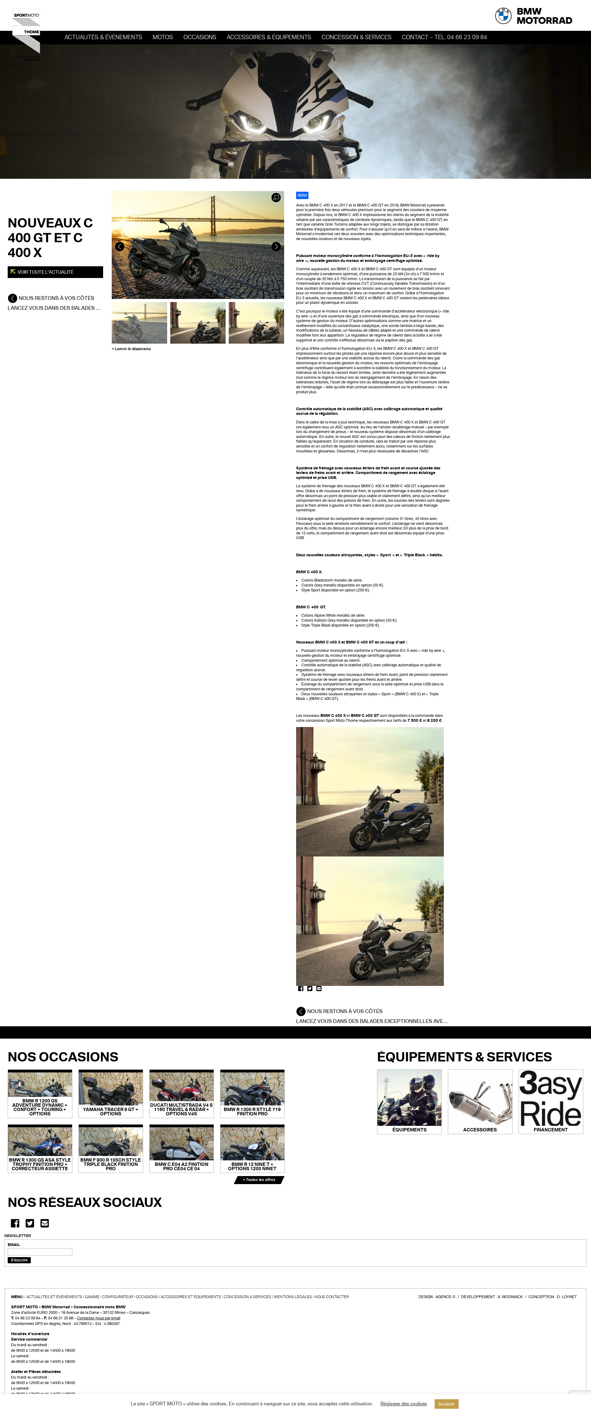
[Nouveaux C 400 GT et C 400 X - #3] (256, 323)
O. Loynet (567, 1297)
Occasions (147, 1297)
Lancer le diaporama (133, 349)
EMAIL (14, 1245)
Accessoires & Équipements (269, 37)
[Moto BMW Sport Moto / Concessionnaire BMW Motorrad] (26, 34)
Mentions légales (293, 1297)
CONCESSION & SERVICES (247, 1297)
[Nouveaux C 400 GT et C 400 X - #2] (198, 323)
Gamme (92, 1297)
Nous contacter (332, 1297)
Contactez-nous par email (98, 1318)
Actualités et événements (54, 1297)
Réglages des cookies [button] (403, 1403)
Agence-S (445, 1297)
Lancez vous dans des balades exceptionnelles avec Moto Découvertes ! (401, 1021)
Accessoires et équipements (191, 1297)
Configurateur (117, 1297)
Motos (163, 37)
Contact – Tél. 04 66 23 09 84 (444, 37)
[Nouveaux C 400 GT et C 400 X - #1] (139, 323)
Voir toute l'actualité (45, 272)
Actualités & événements (103, 37)
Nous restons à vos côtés (56, 298)
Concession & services (357, 37)
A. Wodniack (510, 1297)
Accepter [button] (446, 1404)
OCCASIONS (199, 37)
